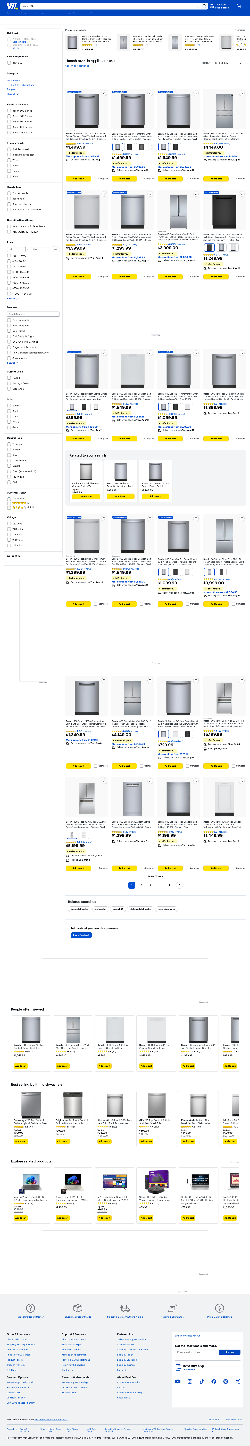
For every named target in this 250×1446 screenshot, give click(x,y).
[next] (236, 1044)
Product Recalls (15, 1359)
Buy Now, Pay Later (16, 1397)
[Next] (153, 147)
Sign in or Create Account (188, 1335)
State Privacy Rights (72, 1430)
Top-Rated (18, 498)
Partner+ (121, 1370)
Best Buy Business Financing (21, 1402)
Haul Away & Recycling (73, 1364)
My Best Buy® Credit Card (20, 1382)
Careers (121, 1387)
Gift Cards (12, 1370)
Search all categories (77, 65)
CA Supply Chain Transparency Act (225, 1430)
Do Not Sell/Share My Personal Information (118, 1430)
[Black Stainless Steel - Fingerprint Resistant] (141, 147)
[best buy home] (12, 6)
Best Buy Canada (234, 1419)
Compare (103, 178)
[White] (233, 247)
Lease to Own (14, 1392)
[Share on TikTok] (201, 1381)
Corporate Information (128, 1382)
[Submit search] (204, 6)
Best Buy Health (125, 1354)
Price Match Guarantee (18, 1354)
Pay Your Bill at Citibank (19, 1387)
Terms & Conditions (25, 1430)
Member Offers (69, 1392)
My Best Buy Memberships (75, 1382)
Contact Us (67, 1370)
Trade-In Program (16, 1364)
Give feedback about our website (51, 1419)
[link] (23, 1051)
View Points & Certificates (75, 1387)
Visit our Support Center (74, 1339)
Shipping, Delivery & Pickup (21, 1344)
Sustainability (124, 1397)
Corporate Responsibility (129, 1392)
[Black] (175, 147)
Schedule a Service (71, 1349)
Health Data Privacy (91, 1430)
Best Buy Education (127, 1359)
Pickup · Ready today (24, 38)
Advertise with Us (126, 1344)
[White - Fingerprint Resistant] (175, 734)
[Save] (104, 93)
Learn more (189, 1369)
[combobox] (229, 63)
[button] (219, 6)
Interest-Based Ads (54, 1430)
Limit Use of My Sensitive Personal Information (158, 1430)
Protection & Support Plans (76, 1359)
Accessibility (12, 1429)
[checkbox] (79, 909)
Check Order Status (17, 1339)
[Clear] (197, 6)
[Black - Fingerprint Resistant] (129, 147)
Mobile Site (213, 1419)
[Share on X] (237, 1381)
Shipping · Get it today (25, 44)
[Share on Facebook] (213, 1381)
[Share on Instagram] (190, 1381)
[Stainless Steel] (163, 572)
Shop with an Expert (72, 1344)
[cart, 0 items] (239, 6)
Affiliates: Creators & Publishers (133, 1349)
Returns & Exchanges (17, 1349)
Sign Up (230, 1352)
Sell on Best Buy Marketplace (131, 1339)
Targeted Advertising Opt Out (196, 1430)
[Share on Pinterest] (225, 1381)
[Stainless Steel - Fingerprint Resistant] (117, 147)
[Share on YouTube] (177, 1381)
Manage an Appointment (74, 1354)
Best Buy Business (126, 1364)
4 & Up (31, 507)
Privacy (42, 1429)
